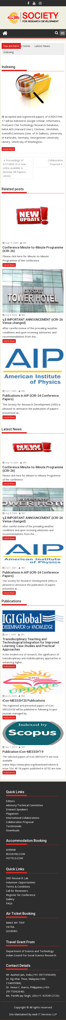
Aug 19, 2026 (11, 242)
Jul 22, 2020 (11, 695)
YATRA (10, 927)
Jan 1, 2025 (10, 634)
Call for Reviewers (17, 890)
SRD (24, 242)
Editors (10, 801)
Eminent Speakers (17, 809)
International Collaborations (22, 817)
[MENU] (62, 33)
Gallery (10, 899)
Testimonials (13, 826)
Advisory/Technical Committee (24, 805)
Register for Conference (20, 895)
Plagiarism (12, 813)
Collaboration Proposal (55, 162)
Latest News (8, 149)
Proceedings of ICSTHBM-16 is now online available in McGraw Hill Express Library (14, 168)
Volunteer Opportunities (20, 882)
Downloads (13, 830)
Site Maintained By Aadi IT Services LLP (33, 1014)
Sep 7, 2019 (11, 747)
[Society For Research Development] (5, 32)
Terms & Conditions (18, 886)
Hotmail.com (9, 60)
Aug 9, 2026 (11, 314)
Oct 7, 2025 (11, 391)
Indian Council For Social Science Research (31, 955)
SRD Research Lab (17, 878)
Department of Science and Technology (30, 951)
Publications (9, 666)
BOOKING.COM (15, 854)
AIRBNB (11, 849)
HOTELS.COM (14, 858)
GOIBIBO (11, 931)
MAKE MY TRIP (15, 922)
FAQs (9, 903)
